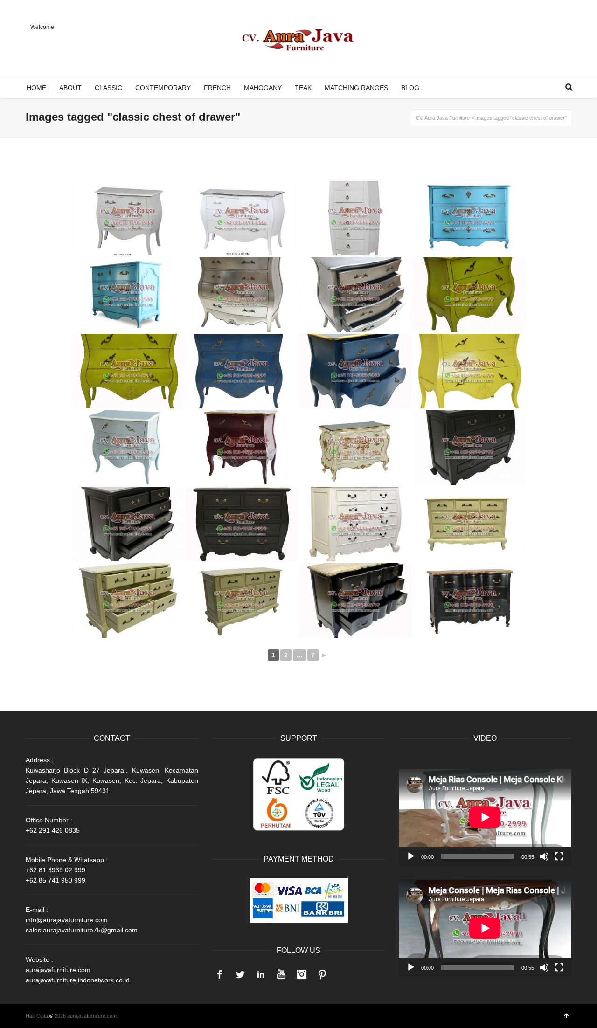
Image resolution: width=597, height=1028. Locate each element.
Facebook (219, 974)
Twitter (240, 974)
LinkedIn (260, 974)
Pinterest (322, 974)
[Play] (411, 856)
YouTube (281, 974)
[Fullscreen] (559, 856)
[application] (485, 817)
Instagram (301, 974)
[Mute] (544, 856)
